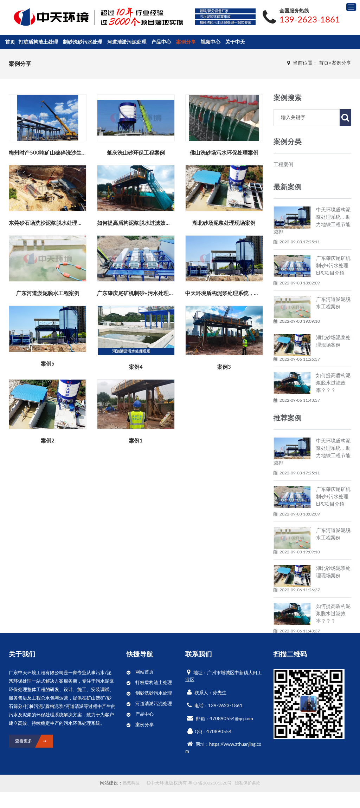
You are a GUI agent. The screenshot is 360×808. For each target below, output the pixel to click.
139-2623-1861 (309, 20)
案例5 (47, 364)
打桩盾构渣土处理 (38, 42)
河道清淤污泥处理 (127, 42)
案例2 (47, 441)
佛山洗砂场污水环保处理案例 (224, 153)
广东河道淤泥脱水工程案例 (47, 293)
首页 (10, 42)
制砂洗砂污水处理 (82, 42)
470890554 (219, 732)
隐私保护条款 (247, 783)
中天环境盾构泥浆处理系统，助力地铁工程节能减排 (246, 293)
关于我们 (22, 654)
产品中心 (161, 42)
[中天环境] (51, 17)
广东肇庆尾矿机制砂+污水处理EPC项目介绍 (148, 293)
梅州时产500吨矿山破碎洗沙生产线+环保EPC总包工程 (73, 153)
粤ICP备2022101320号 (210, 783)
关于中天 (235, 42)
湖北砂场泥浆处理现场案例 (224, 223)
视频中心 (210, 42)
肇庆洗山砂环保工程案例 (136, 153)
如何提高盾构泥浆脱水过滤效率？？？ (142, 223)
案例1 (136, 441)
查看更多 (48, 115)
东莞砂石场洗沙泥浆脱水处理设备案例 (53, 223)
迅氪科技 (131, 783)
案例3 (224, 367)
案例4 (136, 367)
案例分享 (186, 42)
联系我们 (198, 654)
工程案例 (283, 164)
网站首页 (144, 672)
